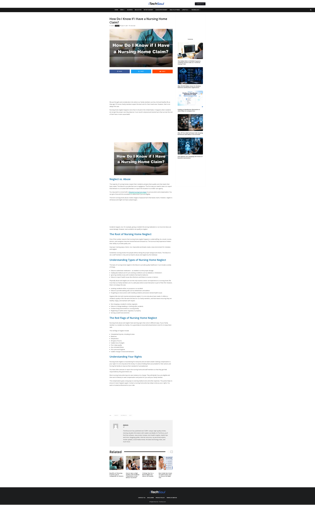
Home (116, 9)
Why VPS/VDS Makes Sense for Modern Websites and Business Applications (189, 86)
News (122, 9)
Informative (124, 415)
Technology (195, 9)
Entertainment (148, 9)
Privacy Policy (160, 497)
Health (116, 415)
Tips (130, 415)
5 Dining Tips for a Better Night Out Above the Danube (147, 474)
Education (138, 9)
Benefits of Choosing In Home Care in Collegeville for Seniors (116, 474)
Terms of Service (172, 497)
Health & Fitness (175, 9)
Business (130, 9)
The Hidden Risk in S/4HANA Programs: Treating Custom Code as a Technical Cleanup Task (189, 62)
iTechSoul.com (162, 501)
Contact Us (141, 497)
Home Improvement (161, 9)
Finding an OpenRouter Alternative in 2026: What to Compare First (189, 110)
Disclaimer (150, 497)
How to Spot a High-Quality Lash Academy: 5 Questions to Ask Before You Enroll (133, 475)
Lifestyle (185, 9)
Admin (112, 25)
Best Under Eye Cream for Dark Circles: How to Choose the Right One (165, 475)
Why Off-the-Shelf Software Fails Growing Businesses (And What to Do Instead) (190, 133)
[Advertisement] (141, 88)
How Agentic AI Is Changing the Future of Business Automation (190, 157)
